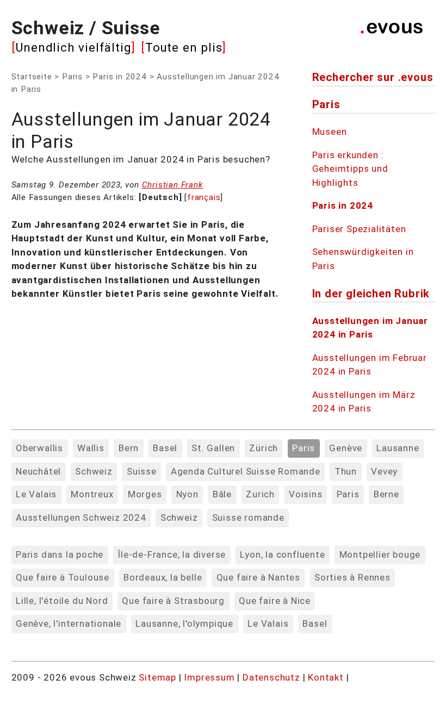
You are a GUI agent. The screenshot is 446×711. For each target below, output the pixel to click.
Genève (345, 447)
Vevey (384, 471)
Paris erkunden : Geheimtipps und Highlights (350, 168)
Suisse (142, 471)
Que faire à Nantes (258, 577)
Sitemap (157, 677)
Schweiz (94, 471)
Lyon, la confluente (282, 554)
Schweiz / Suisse (85, 28)
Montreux (92, 494)
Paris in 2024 (119, 77)
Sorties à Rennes (352, 577)
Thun (345, 471)
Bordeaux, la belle (162, 577)
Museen (329, 131)
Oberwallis (39, 447)
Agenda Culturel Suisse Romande (245, 471)
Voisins (306, 494)
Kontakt (327, 677)
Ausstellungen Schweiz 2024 (81, 517)
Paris (72, 77)
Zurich (260, 494)
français (203, 197)
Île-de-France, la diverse (171, 554)
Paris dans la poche (59, 554)
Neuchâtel (38, 471)
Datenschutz (271, 677)
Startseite (31, 77)
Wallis (90, 447)
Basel (165, 447)
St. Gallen (213, 447)
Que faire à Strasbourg (173, 600)
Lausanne (397, 447)
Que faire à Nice (275, 600)
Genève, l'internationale (68, 623)
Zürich (263, 447)
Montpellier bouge (380, 554)
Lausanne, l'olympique (184, 623)
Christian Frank (172, 185)
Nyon (187, 494)
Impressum (210, 677)
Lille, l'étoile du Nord (62, 600)
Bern (129, 447)
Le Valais (36, 494)
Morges (145, 494)
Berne (386, 494)
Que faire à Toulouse (62, 577)
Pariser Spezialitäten (359, 228)
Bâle (222, 494)
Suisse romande (248, 517)
